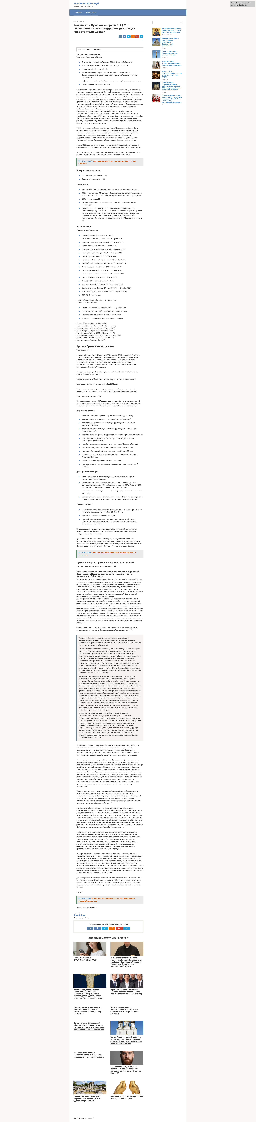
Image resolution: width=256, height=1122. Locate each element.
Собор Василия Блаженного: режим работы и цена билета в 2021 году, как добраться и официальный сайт (171, 86)
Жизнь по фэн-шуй (86, 3)
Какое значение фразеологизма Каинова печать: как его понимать (171, 63)
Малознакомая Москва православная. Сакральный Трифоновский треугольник (170, 42)
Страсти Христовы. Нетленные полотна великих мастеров (169, 53)
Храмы (164, 92)
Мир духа (165, 57)
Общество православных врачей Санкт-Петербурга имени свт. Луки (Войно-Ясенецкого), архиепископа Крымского (172, 98)
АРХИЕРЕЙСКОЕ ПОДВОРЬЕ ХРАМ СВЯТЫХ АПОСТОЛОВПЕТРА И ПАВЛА (172, 74)
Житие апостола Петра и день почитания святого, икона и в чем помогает (171, 30)
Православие (91, 12)
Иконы (164, 48)
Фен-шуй (79, 12)
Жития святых (167, 34)
